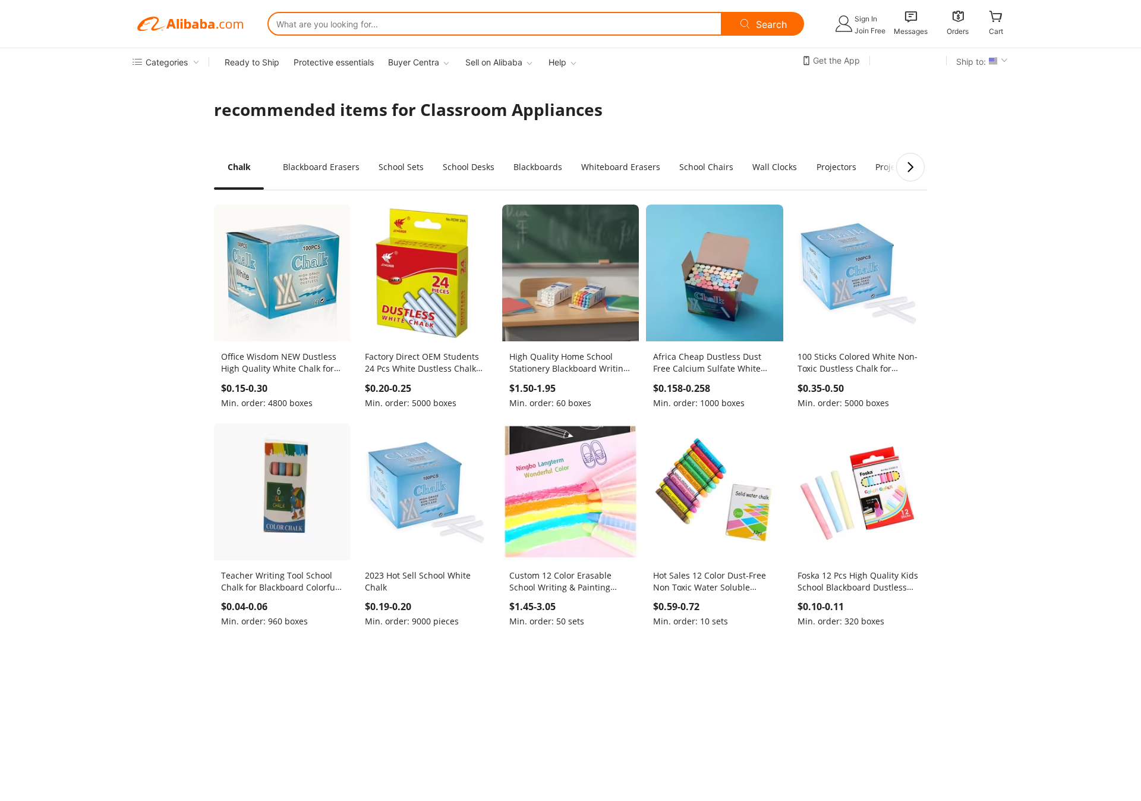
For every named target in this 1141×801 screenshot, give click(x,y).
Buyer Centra (413, 62)
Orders (958, 31)
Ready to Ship (252, 62)
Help (557, 62)
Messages (911, 31)
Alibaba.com (190, 23)
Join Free (870, 30)
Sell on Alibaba (493, 62)
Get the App (836, 60)
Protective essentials (334, 62)
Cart (996, 31)
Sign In (866, 18)
